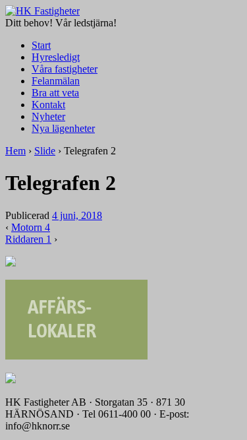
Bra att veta (55, 92)
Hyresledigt (56, 57)
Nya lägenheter (63, 128)
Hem (15, 150)
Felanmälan (56, 80)
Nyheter (48, 116)
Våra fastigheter (64, 69)
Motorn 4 (30, 227)
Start (41, 45)
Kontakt (48, 104)
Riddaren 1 (28, 239)
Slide (44, 150)
